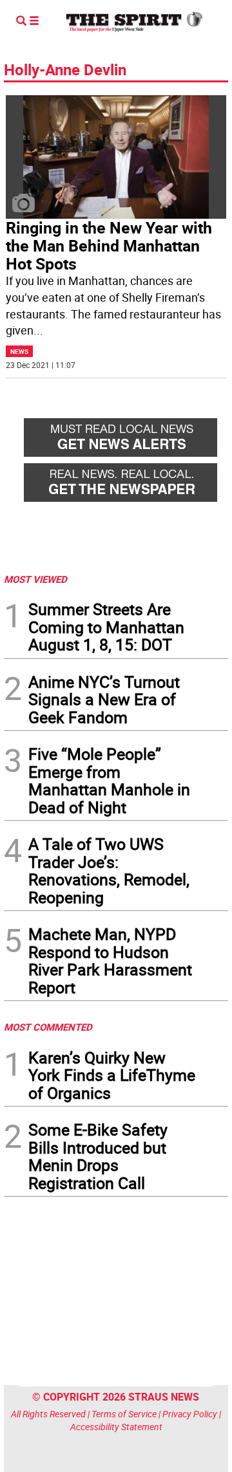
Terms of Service (124, 1414)
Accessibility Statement (116, 1427)
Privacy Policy (189, 1414)
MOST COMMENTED (48, 1026)
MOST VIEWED (35, 579)
